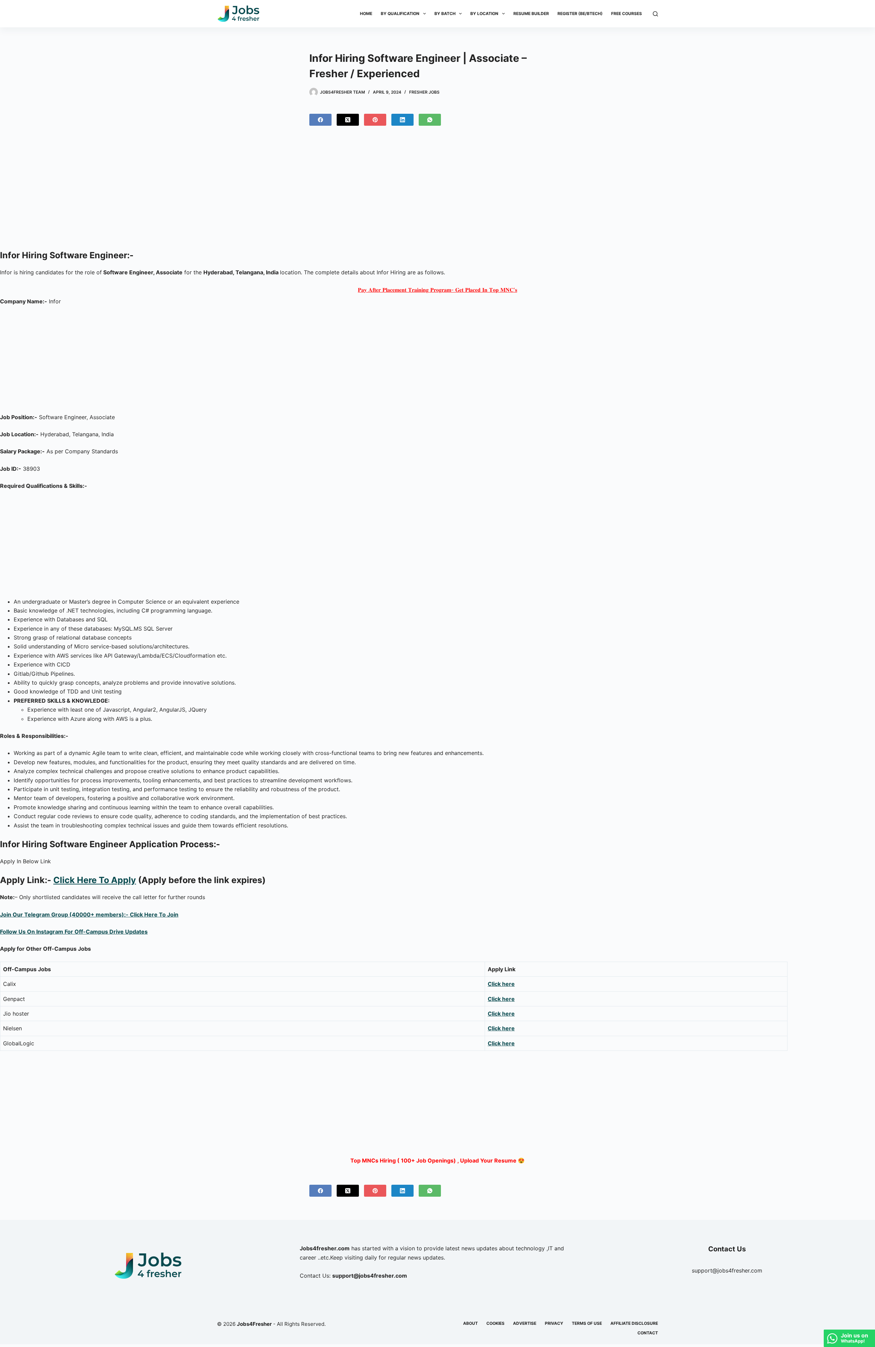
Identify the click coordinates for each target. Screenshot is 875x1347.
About (470, 1323)
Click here (501, 998)
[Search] (655, 13)
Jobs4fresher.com (325, 1248)
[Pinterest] (375, 120)
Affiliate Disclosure (634, 1323)
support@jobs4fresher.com (727, 1270)
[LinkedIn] (402, 120)
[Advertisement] (437, 190)
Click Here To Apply (94, 880)
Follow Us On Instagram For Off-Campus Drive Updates (74, 931)
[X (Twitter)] (348, 120)
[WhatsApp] (430, 120)
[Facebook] (320, 120)
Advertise (524, 1323)
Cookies (495, 1323)
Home (366, 13)
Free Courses (626, 13)
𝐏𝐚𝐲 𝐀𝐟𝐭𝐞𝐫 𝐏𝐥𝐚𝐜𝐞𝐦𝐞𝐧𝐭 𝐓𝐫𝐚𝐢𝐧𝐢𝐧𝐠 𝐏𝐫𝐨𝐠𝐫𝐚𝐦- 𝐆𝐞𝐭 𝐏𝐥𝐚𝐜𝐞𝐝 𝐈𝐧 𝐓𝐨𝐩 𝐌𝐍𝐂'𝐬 (437, 289)
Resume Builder (531, 13)
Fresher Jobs (424, 92)
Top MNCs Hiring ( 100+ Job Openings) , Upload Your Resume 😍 (437, 1160)
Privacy (554, 1323)
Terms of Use (587, 1323)
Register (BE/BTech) (580, 13)
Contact (647, 1332)
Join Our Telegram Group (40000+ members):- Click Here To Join (89, 914)
